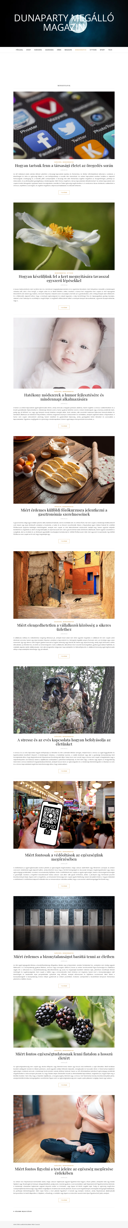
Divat (28, 50)
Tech (110, 50)
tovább (64, 192)
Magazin (68, 50)
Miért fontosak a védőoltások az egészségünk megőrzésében (64, 856)
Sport (102, 50)
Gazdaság (49, 50)
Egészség (38, 50)
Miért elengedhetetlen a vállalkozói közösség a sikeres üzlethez (64, 627)
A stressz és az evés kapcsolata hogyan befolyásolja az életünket (64, 741)
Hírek (59, 50)
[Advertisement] (64, 67)
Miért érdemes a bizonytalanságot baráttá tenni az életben (64, 956)
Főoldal (19, 50)
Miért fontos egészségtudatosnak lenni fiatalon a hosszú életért (64, 1055)
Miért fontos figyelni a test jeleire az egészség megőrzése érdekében (64, 1170)
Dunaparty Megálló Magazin (64, 22)
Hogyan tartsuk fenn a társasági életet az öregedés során (64, 165)
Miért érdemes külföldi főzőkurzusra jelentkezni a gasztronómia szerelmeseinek (64, 512)
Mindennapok (80, 50)
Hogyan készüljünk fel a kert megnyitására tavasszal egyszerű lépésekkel (64, 278)
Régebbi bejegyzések (23, 1211)
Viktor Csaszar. (35, 1224)
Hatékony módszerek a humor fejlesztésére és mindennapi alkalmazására (64, 396)
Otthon (93, 50)
